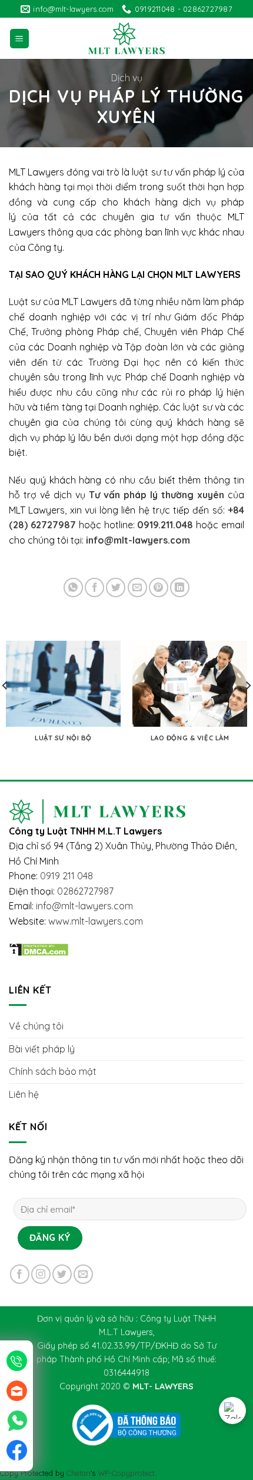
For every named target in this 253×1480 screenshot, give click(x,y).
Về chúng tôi (36, 1026)
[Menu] (19, 38)
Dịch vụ (126, 78)
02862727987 (85, 891)
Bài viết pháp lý (42, 1049)
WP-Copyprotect (126, 1473)
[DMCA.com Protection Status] (39, 948)
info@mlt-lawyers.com (138, 540)
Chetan (78, 1473)
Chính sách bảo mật (52, 1071)
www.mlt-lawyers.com (95, 921)
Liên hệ (24, 1094)
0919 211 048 (66, 876)
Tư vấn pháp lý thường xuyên (156, 495)
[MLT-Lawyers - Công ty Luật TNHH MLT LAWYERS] (126, 38)
